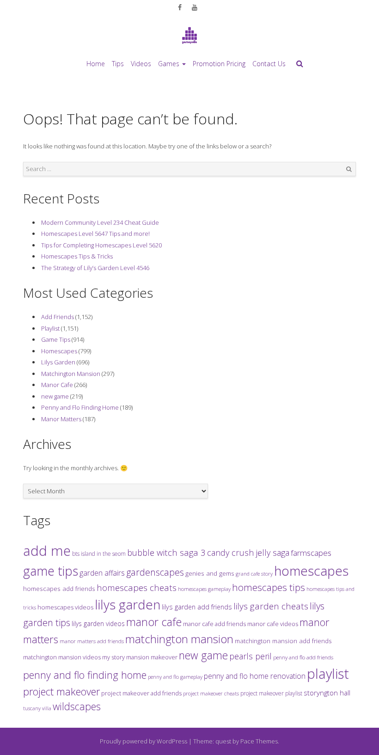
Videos (141, 63)
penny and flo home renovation (255, 676)
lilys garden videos (98, 623)
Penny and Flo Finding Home (80, 407)
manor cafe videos (272, 624)
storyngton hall (327, 692)
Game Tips (55, 339)
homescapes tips (268, 587)
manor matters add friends (92, 641)
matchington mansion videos (62, 657)
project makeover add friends (141, 693)
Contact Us (269, 63)
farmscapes (311, 552)
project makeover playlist (271, 693)
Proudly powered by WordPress (143, 741)
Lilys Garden (58, 362)
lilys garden (127, 604)
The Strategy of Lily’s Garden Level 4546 (95, 268)
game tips (50, 570)
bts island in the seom (99, 554)
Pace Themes (259, 741)
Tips (118, 63)
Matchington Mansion (70, 373)
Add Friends (57, 317)
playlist (328, 673)
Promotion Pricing (219, 63)
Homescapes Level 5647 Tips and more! (95, 233)
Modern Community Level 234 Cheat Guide (100, 222)
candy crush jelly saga (248, 552)
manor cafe (154, 621)
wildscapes (77, 706)
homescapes (311, 570)
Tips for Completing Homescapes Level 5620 (101, 245)
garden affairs (102, 573)
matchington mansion (179, 638)
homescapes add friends (59, 588)
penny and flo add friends (303, 657)
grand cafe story (254, 573)
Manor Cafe (57, 385)
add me (47, 550)
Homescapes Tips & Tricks (77, 256)
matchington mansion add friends (283, 641)
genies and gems (209, 573)
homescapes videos (65, 607)
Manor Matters (61, 419)
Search (349, 169)
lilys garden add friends (197, 606)
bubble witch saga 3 (166, 552)
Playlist (50, 328)
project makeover (61, 691)
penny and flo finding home (85, 674)
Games (168, 63)
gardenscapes (155, 572)
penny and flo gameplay (175, 676)
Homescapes (59, 351)
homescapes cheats (137, 588)
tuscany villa (37, 708)
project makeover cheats (211, 693)
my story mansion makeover (139, 657)
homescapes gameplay (204, 588)
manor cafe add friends (214, 624)
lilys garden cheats (270, 606)
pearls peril (250, 656)
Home (95, 63)
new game (55, 396)
